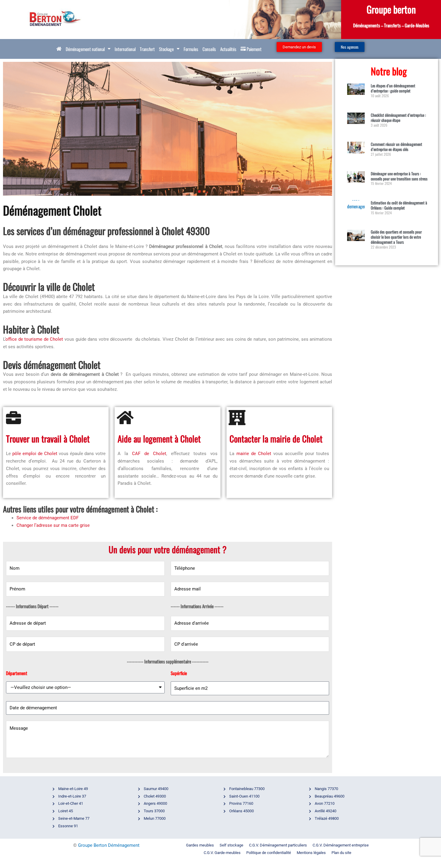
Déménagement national (85, 49)
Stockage (166, 49)
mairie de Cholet (253, 453)
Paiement (254, 49)
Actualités (228, 49)
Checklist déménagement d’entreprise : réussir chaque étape (398, 117)
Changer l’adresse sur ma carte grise (53, 525)
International (125, 49)
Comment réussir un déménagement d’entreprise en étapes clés (396, 146)
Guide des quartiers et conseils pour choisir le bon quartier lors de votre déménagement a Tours (396, 237)
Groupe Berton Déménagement (109, 845)
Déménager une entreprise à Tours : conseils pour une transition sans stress (399, 176)
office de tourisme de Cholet (34, 339)
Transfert (147, 49)
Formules (191, 49)
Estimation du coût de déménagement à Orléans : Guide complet (399, 205)
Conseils (209, 49)
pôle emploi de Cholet (34, 453)
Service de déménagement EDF (47, 518)
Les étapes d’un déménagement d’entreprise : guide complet (393, 88)
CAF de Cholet (149, 453)
